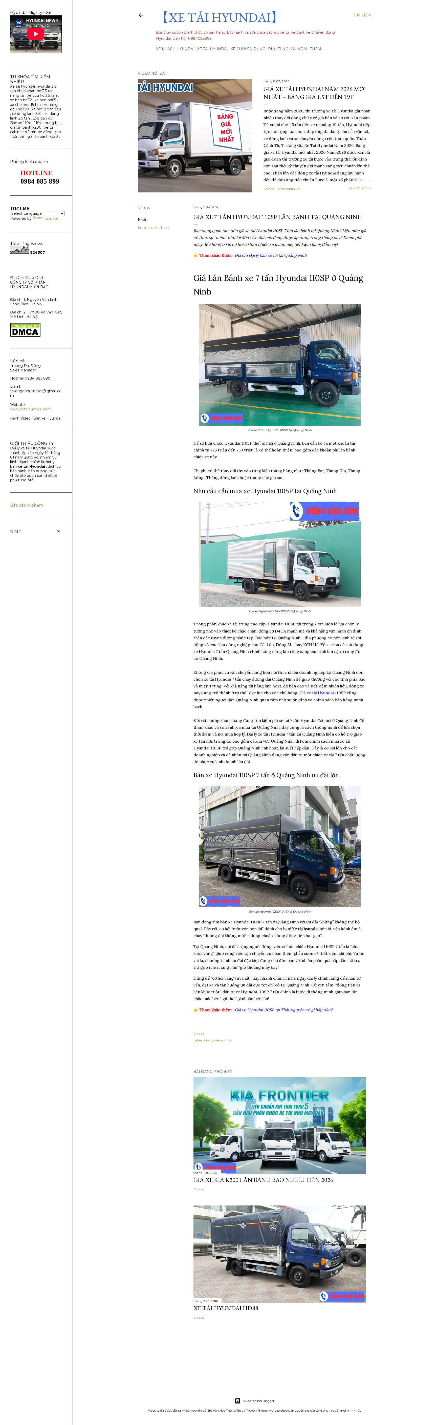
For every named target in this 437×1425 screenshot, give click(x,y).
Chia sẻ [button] (269, 189)
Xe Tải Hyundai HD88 (225, 1308)
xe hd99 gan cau (46, 109)
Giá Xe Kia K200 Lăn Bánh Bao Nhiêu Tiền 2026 (263, 1180)
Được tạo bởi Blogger (258, 1401)
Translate (50, 218)
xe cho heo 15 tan (25, 104)
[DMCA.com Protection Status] (25, 335)
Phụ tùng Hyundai (287, 49)
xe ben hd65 (45, 100)
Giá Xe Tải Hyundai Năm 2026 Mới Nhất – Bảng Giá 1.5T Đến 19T (315, 93)
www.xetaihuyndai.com (30, 409)
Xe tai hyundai (22, 86)
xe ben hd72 (21, 100)
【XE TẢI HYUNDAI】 (219, 17)
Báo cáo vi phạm (26, 505)
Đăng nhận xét (289, 189)
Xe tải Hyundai (212, 49)
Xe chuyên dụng (248, 49)
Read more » (360, 188)
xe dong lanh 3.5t (27, 113)
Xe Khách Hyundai (175, 49)
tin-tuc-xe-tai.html (153, 227)
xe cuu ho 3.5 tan (42, 95)
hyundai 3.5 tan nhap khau (33, 88)
